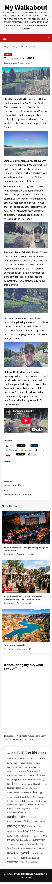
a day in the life (24, 752)
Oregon (22, 812)
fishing (29, 784)
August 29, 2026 (24, 554)
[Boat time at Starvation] (26, 625)
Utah (24, 857)
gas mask (25, 788)
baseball (10, 763)
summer (22, 844)
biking (29, 762)
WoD (28, 862)
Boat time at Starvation (15, 645)
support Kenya (35, 843)
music (10, 808)
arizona (35, 758)
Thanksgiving (17, 848)
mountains (32, 805)
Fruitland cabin (14, 787)
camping (11, 771)
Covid (42, 775)
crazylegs (12, 779)
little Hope (26, 801)
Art (43, 758)
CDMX (23, 771)
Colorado (22, 775)
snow (40, 836)
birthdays (37, 763)
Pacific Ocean (30, 821)
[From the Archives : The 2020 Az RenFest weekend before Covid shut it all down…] (26, 576)
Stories (7, 54)
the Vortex (40, 848)
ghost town (33, 788)
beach (16, 763)
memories (34, 801)
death (30, 779)
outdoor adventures (21, 817)
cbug (18, 771)
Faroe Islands (21, 784)
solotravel (13, 839)
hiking (37, 792)
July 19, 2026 (23, 649)
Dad (19, 779)
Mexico (42, 800)
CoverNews (39, 873)
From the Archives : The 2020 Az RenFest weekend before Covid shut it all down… (23, 598)
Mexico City (12, 804)
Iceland (16, 797)
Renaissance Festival (14, 831)
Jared (23, 796)
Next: (17, 492)
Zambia (34, 862)
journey (41, 797)
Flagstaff (37, 784)
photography (16, 826)
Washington (12, 861)
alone (18, 758)
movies (41, 804)
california (34, 767)
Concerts (33, 775)
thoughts (12, 852)
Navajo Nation (26, 809)
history (9, 797)
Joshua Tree (31, 797)
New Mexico (12, 812)
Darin (24, 779)
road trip (29, 831)
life (16, 801)
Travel (24, 852)
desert (35, 779)
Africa (42, 752)
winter (21, 862)
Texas (9, 848)
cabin (26, 767)
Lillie (19, 801)
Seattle (16, 836)
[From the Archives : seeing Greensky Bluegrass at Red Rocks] (26, 527)
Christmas (12, 775)
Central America (34, 771)
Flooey (45, 784)
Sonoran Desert (25, 840)
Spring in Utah (12, 844)
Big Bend (23, 763)
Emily (41, 779)
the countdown (29, 848)
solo (45, 835)
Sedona (23, 836)
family (11, 783)
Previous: (14, 483)
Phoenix (42, 821)
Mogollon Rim (22, 805)
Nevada (35, 808)
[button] (4, 37)
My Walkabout (26, 8)
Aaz (8, 753)
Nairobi (17, 809)
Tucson (40, 853)
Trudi (33, 852)
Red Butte (37, 826)
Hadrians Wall (26, 792)
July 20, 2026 (23, 603)
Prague (29, 826)
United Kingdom (13, 858)
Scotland (40, 831)
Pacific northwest (14, 821)
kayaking (10, 801)
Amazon (26, 759)
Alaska (10, 759)
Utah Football (33, 858)
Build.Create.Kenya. (15, 767)
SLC (34, 835)
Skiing (29, 836)
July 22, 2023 (25, 63)
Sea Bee (10, 836)
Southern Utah (38, 839)
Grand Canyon (13, 793)
